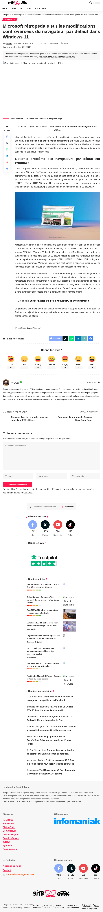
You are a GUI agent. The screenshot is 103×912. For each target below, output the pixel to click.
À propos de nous (12, 866)
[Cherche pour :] (46, 506)
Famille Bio (8, 823)
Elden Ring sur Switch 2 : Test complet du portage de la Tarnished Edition (43, 600)
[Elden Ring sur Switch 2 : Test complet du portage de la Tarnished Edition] (69, 601)
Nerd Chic (8, 820)
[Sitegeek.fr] (17, 3)
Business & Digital (34, 642)
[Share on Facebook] (7, 136)
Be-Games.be (9, 831)
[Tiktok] (70, 528)
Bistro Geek (9, 827)
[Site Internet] (95, 383)
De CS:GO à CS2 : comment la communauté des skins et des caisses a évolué (40, 651)
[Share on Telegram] (7, 168)
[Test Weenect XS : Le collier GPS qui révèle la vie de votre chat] (69, 667)
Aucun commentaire (49, 43)
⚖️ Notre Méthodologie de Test (18, 874)
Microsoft (36, 328)
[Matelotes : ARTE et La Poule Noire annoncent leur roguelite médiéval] (69, 626)
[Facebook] (33, 528)
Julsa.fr (6, 842)
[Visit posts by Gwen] (6, 382)
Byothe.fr (7, 845)
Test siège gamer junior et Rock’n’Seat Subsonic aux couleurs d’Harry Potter (49, 740)
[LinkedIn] (99, 383)
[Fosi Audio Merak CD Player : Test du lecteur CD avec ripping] (69, 680)
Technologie (9, 19)
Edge (29, 328)
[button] (5, 3)
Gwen (9, 43)
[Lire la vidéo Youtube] (57, 216)
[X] (45, 528)
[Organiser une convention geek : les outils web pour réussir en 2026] (69, 639)
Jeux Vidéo (31, 629)
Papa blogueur (10, 849)
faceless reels (33, 760)
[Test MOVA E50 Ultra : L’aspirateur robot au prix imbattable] (69, 614)
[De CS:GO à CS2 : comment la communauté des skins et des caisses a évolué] (69, 652)
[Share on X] (7, 143)
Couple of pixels (11, 838)
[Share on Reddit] (7, 162)
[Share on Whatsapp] (7, 149)
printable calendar (35, 707)
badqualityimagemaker (37, 726)
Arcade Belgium (11, 834)
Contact (7, 870)
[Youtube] (58, 528)
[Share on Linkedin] (7, 156)
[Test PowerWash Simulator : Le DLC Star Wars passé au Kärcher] (69, 588)
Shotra (30, 736)
